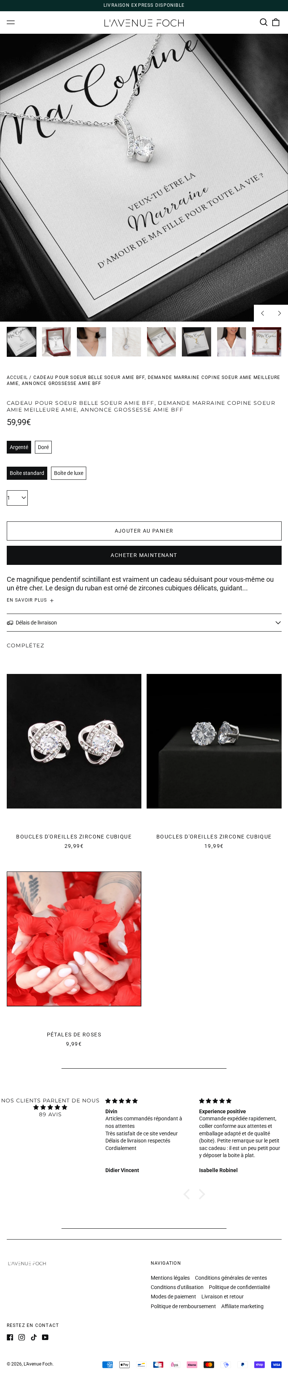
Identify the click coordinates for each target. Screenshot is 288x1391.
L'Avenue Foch (38, 1364)
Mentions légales (170, 1278)
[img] (50, 1107)
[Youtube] (45, 1337)
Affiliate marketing (242, 1306)
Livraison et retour (222, 1297)
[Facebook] (10, 1337)
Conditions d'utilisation (177, 1287)
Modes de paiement (173, 1297)
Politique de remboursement (183, 1306)
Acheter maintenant (144, 555)
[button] (264, 22)
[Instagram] (21, 1337)
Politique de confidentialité (239, 1287)
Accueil (17, 377)
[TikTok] (33, 1337)
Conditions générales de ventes (231, 1278)
